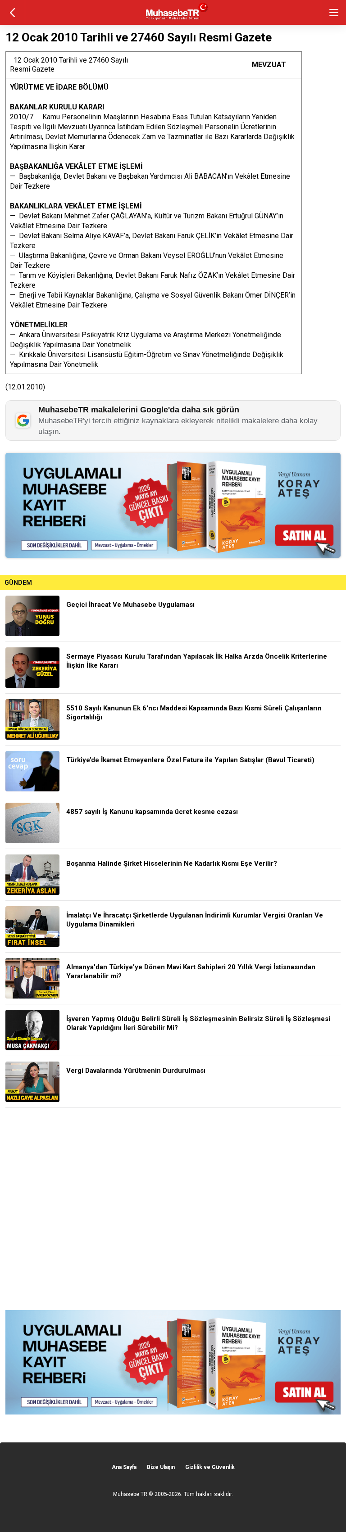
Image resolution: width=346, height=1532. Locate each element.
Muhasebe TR (130, 1494)
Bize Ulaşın (161, 1467)
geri (12, 12)
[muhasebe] (173, 20)
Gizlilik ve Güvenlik (210, 1467)
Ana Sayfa (124, 1467)
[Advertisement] (173, 1209)
